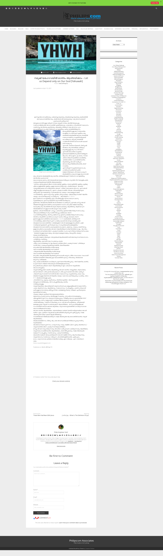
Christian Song (118, 94)
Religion (20, 29)
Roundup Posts (119, 199)
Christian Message (118, 93)
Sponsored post (119, 207)
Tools (118, 227)
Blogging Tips (118, 86)
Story (118, 212)
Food (118, 128)
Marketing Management (118, 170)
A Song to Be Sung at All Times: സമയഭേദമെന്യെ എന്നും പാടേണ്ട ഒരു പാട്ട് (118, 272)
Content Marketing (118, 100)
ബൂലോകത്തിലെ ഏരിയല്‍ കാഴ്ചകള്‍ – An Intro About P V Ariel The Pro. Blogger (118, 278)
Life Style (118, 163)
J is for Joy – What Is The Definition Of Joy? (75, 415)
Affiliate (119, 70)
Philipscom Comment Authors (118, 178)
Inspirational (118, 152)
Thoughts (118, 224)
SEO (77, 29)
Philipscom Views (118, 183)
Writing (118, 256)
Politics (118, 187)
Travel (118, 230)
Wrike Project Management (119, 254)
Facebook (70, 441)
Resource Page (119, 195)
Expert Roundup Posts (37, 29)
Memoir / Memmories (118, 172)
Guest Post (98, 29)
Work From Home (118, 253)
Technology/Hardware (118, 219)
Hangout (118, 141)
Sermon (119, 203)
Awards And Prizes (119, 76)
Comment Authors (68, 29)
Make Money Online (119, 166)
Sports (118, 209)
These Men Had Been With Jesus (43, 415)
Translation (119, 229)
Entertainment (118, 120)
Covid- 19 (118, 103)
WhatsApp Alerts (118, 247)
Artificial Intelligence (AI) (119, 74)
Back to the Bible (118, 77)
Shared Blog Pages (119, 204)
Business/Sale (108, 29)
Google (119, 134)
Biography (118, 80)
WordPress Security (119, 251)
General (119, 129)
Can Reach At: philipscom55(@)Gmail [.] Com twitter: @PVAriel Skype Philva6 (64, 441)
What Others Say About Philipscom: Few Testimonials (118, 280)
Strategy (118, 215)
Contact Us (118, 99)
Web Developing (118, 241)
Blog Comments (119, 82)
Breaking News (119, 90)
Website (35, 505)
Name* (35, 490)
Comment (36, 471)
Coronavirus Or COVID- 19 (118, 102)
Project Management (118, 189)
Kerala (118, 160)
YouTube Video (119, 258)
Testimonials (118, 222)
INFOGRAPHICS (144, 29)
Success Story (118, 216)
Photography (154, 29)
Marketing (118, 169)
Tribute (118, 233)
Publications (119, 190)
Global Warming (119, 132)
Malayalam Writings (87, 29)
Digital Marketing (118, 108)
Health (118, 143)
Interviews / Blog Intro (122, 29)
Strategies (118, 213)
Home (6, 29)
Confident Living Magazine (118, 97)
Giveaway (118, 131)
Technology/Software (54, 29)
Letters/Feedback (118, 161)
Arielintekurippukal (119, 73)
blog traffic (118, 83)
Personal (135, 29)
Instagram (118, 154)
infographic (119, 149)
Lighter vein (119, 164)
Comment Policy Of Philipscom (118, 96)
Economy (118, 112)
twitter (118, 235)
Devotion (118, 106)
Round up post (118, 198)
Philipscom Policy (118, 181)
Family (118, 125)
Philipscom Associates (81, 540)
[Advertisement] (61, 103)
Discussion (118, 109)
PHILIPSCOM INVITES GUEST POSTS (119, 180)
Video (118, 236)
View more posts (61, 446)
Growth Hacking (119, 137)
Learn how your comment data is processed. (73, 523)
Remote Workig (119, 193)
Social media (118, 206)
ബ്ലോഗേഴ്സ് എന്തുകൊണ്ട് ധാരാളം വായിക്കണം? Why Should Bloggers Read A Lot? (118, 282)
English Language (118, 119)
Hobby (118, 145)
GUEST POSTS (118, 140)
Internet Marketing (118, 157)
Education (118, 114)
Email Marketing (119, 117)
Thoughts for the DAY (118, 225)
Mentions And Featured (119, 174)
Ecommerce (119, 111)
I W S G (118, 146)
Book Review (118, 88)
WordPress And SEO (118, 250)
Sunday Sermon (119, 218)
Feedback (118, 126)
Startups (118, 210)
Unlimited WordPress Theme (76, 548)
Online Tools (118, 175)
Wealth (118, 238)
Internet (119, 155)
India (26, 29)
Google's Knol (118, 135)
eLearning (118, 115)
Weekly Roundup (118, 245)
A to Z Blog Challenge (118, 65)
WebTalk (118, 244)
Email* (35, 497)
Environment (118, 122)
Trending (118, 232)
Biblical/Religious (63, 83)
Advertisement (118, 68)
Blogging (13, 29)
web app (118, 239)
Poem (118, 186)
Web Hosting (118, 242)
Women (119, 248)
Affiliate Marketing (118, 71)
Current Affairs (118, 105)
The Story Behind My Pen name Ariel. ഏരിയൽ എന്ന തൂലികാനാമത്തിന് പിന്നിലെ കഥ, (118, 275)
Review (119, 196)
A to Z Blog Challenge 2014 (118, 67)
